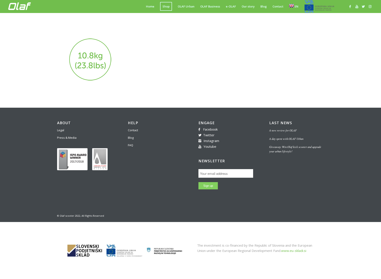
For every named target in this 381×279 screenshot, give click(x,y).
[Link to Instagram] (370, 6)
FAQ (130, 145)
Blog (131, 138)
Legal (60, 130)
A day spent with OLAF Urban (286, 138)
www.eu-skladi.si (293, 250)
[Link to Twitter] (363, 6)
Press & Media (67, 138)
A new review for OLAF (283, 130)
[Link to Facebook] (350, 6)
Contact (133, 130)
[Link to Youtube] (356, 6)
